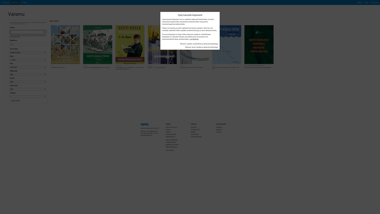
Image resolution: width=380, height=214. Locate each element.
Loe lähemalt (194, 39)
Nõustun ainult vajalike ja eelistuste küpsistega (201, 47)
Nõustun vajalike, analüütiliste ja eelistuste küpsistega (199, 44)
